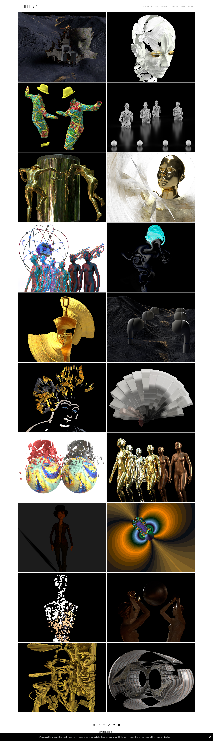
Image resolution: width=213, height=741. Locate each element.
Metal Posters (147, 6)
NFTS (156, 6)
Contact (190, 6)
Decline (167, 737)
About (183, 6)
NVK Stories (164, 6)
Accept (159, 737)
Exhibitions (174, 6)
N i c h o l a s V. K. (28, 6)
